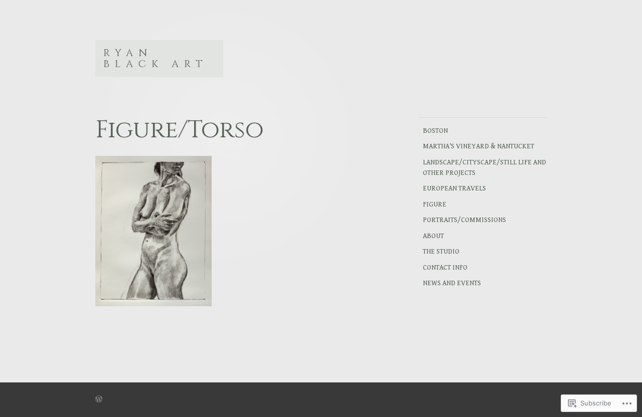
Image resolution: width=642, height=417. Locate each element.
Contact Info (445, 268)
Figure (434, 204)
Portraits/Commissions (464, 220)
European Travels (454, 188)
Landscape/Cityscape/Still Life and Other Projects (484, 167)
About (433, 236)
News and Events (452, 283)
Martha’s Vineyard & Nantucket (478, 146)
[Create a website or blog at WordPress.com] (98, 400)
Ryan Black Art (155, 58)
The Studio (441, 252)
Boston (435, 131)
